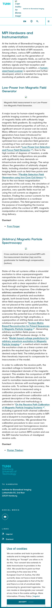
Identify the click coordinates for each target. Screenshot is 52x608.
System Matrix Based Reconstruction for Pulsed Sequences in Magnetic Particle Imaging (25, 326)
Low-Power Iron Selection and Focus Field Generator (26, 148)
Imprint (36, 596)
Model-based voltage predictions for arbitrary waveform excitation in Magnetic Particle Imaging (25, 341)
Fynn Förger (13, 226)
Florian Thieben (15, 450)
